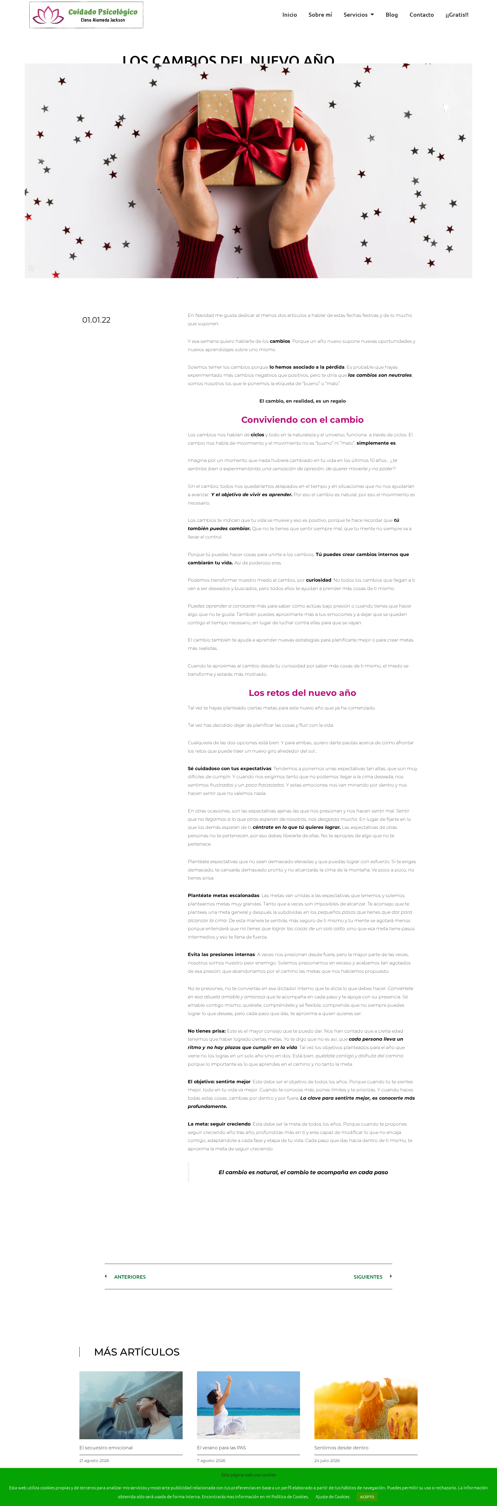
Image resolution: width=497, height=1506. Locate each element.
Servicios (356, 14)
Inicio (289, 14)
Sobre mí (320, 14)
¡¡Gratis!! (457, 14)
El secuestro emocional (106, 1447)
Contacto (422, 14)
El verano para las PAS (221, 1447)
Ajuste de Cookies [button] (332, 1496)
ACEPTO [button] (367, 1496)
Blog (392, 14)
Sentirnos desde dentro (341, 1447)
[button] (491, 14)
